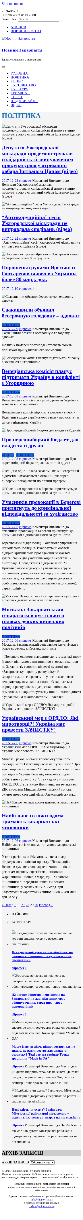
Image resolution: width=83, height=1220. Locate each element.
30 (36, 905)
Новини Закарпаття (22, 50)
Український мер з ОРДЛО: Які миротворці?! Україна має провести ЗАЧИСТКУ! (40, 724)
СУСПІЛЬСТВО (23, 85)
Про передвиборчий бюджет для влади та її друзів (40, 442)
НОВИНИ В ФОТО (26, 31)
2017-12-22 (10, 180)
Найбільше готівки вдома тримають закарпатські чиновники (33, 821)
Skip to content (12, 3)
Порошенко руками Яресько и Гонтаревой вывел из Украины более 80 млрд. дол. (39, 273)
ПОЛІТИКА (20, 77)
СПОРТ (17, 97)
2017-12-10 (10, 288)
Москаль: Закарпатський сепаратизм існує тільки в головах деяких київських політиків (33, 618)
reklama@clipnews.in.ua (41, 1206)
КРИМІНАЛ (20, 93)
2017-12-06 (10, 527)
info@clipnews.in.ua (41, 1199)
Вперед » (46, 905)
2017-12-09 (10, 329)
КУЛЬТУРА (19, 89)
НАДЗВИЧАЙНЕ (24, 101)
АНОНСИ (18, 27)
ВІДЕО (16, 105)
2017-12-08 (10, 396)
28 (27, 905)
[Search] (61, 20)
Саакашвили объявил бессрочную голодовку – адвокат (40, 313)
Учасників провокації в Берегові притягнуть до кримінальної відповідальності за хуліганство (41, 508)
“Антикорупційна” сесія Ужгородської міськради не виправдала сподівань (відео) (37, 223)
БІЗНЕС (17, 81)
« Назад (7, 905)
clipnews (25, 180)
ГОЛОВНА (19, 73)
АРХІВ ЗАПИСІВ (15, 1162)
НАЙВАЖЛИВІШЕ (17, 292)
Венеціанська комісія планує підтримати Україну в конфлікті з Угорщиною (41, 377)
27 (23, 905)
